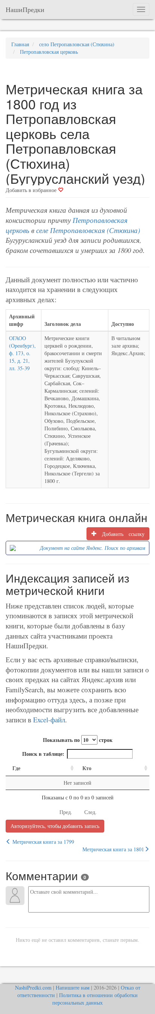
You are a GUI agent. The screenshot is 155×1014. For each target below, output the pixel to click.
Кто (86, 768)
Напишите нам (73, 987)
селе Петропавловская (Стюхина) (88, 230)
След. (90, 812)
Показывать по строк (77, 740)
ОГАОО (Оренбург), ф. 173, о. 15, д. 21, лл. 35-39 (22, 353)
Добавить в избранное (32, 190)
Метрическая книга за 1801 (113, 849)
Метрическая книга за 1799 (42, 841)
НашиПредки (25, 9)
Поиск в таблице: (43, 754)
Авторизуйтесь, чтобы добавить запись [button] (55, 825)
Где (16, 768)
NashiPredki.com (33, 987)
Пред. (65, 812)
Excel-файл (49, 719)
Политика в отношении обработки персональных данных (95, 998)
